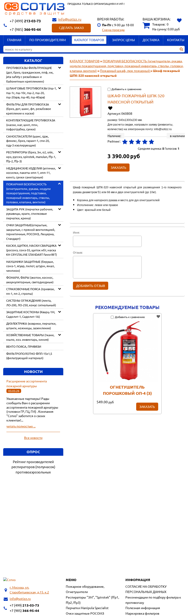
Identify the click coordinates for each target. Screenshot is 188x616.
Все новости (33, 437)
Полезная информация (142, 608)
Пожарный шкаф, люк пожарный (125, 71)
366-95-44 (25, 29)
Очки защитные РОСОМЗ (85, 613)
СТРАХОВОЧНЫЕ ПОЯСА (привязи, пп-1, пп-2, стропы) (30, 291)
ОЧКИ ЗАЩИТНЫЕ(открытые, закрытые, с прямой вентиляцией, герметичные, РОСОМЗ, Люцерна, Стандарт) (30, 232)
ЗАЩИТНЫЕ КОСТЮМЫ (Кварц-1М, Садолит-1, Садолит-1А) (30, 314)
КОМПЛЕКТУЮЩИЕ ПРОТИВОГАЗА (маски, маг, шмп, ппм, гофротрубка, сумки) (30, 124)
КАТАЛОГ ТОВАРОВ (89, 40)
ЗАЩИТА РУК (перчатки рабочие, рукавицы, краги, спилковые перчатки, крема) (29, 213)
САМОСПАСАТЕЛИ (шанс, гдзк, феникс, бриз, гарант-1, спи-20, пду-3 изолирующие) (28, 140)
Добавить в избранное (111, 108)
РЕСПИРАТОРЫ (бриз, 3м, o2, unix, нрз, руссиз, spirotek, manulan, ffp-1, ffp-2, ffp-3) (31, 156)
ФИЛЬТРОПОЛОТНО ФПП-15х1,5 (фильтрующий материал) (29, 356)
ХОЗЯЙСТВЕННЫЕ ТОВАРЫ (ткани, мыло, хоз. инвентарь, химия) (30, 337)
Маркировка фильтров (142, 613)
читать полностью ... (21, 426)
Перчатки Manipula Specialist (87, 608)
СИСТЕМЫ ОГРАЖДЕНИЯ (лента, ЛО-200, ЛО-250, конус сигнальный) (31, 302)
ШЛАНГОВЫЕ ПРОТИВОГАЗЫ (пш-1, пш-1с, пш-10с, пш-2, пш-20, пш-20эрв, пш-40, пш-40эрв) (31, 92)
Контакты (175, 40)
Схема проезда (113, 30)
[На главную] (9, 579)
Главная (14, 40)
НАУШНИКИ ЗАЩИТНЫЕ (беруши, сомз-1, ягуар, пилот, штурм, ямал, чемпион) (30, 266)
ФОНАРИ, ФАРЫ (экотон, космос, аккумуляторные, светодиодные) (29, 279)
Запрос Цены (123, 40)
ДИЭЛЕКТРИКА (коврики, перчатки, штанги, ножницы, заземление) (31, 325)
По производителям (47, 40)
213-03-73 (25, 20)
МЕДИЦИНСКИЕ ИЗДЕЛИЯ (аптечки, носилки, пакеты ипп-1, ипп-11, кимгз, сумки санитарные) (31, 172)
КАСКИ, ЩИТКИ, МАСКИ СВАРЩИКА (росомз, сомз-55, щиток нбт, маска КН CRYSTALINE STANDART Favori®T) (31, 250)
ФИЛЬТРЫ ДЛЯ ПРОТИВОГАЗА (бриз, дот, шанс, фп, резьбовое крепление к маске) (28, 108)
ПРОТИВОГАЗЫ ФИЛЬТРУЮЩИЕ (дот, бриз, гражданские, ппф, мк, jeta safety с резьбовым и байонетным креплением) (29, 74)
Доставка (151, 40)
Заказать (147, 406)
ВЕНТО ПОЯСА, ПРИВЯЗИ (23, 346)
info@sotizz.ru (69, 19)
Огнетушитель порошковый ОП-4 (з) (127, 390)
